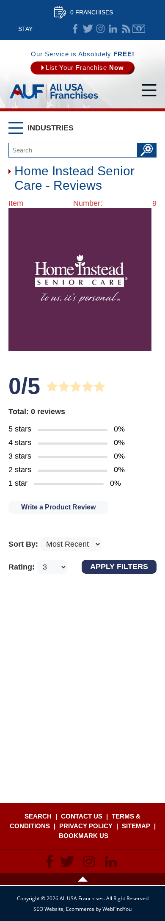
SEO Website (48, 909)
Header (82, 879)
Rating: (22, 567)
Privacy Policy (86, 826)
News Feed (126, 28)
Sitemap (136, 826)
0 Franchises (91, 12)
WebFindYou (117, 909)
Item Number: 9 (82, 203)
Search (38, 816)
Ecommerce (80, 909)
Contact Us (81, 816)
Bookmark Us (83, 835)
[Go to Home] (53, 99)
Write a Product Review (58, 507)
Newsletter (138, 28)
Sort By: (24, 544)
